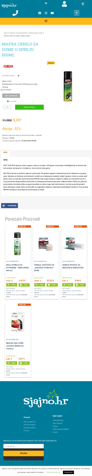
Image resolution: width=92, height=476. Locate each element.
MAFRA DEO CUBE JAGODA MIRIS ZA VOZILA (15, 346)
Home (6, 33)
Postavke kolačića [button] (53, 472)
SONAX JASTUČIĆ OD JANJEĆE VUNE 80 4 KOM (44, 268)
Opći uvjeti (57, 416)
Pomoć (27, 417)
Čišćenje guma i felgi (35, 33)
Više (23, 285)
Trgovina (12, 33)
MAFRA (8, 90)
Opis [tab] (5, 152)
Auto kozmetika (22, 33)
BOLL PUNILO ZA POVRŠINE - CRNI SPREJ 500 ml (17, 268)
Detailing (5, 87)
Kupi (11, 285)
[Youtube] (52, 13)
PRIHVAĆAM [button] (68, 472)
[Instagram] (46, 13)
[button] (46, 3)
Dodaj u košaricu (29, 107)
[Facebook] (40, 13)
